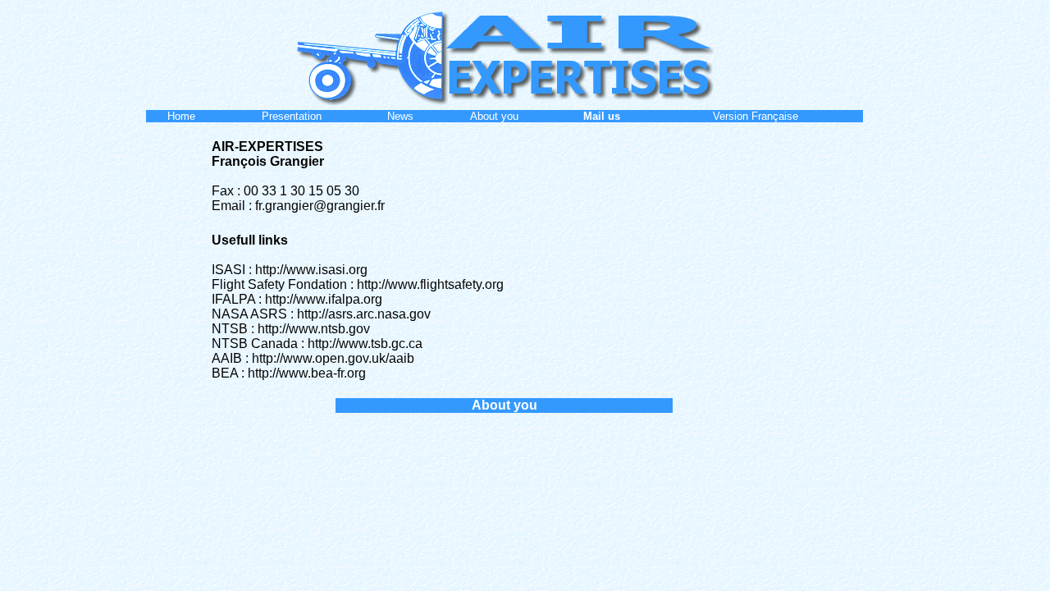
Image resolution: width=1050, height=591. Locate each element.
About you (494, 116)
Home (181, 116)
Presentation (292, 116)
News (400, 116)
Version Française (755, 116)
